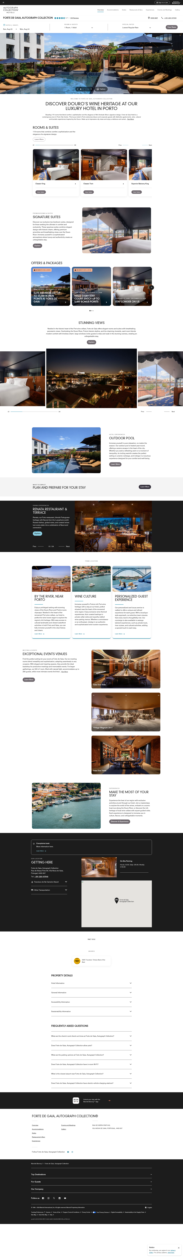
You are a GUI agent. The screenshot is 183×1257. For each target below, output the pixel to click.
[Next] (151, 287)
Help (51, 1215)
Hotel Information (57, 983)
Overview (100, 10)
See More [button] (130, 119)
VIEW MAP (154, 18)
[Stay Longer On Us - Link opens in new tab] (132, 286)
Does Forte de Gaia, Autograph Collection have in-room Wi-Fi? (74, 1064)
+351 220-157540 (170, 18)
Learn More (39, 139)
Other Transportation (42, 890)
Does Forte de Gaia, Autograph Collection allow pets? (71, 1046)
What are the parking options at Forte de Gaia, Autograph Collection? (77, 1055)
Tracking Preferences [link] (37, 1212)
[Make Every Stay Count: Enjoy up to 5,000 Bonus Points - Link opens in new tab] (91, 286)
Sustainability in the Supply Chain (134, 1212)
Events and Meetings (165, 10)
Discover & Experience (119, 821)
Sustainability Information (61, 1011)
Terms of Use (56, 1212)
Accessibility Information (60, 1002)
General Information (58, 993)
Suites (124, 10)
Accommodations (113, 10)
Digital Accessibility (116, 1212)
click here (171, 1252)
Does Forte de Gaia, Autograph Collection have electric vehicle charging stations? (82, 1083)
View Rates (40, 192)
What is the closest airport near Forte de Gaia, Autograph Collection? (77, 1074)
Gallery (177, 10)
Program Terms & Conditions (71, 1212)
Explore (37, 246)
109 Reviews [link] (74, 18)
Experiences (150, 10)
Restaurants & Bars (136, 10)
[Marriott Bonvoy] (175, 2)
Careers (48, 1212)
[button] (162, 2)
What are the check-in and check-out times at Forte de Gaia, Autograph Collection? (82, 1036)
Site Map (33, 1215)
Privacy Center (86, 1212)
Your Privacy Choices (102, 1212)
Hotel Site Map (43, 1215)
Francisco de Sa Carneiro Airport (46, 882)
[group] (91, 526)
